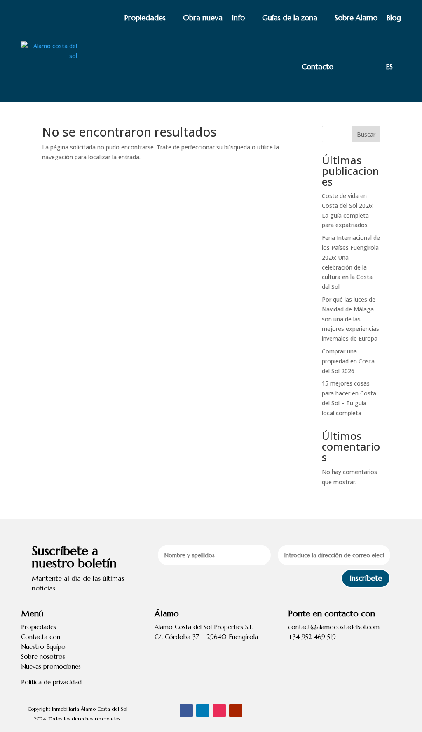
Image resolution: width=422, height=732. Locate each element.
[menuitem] (371, 66)
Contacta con (40, 637)
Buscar (366, 134)
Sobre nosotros (43, 656)
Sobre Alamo (356, 17)
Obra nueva (203, 17)
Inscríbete (365, 578)
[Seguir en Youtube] (235, 710)
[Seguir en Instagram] (219, 710)
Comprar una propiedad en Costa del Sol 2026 (348, 361)
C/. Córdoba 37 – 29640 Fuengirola (206, 637)
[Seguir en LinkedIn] (202, 710)
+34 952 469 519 (312, 637)
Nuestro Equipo (43, 647)
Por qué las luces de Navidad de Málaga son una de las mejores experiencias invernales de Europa (350, 318)
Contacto (317, 66)
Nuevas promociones (51, 666)
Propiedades (145, 17)
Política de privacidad (51, 682)
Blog (394, 17)
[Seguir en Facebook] (186, 710)
